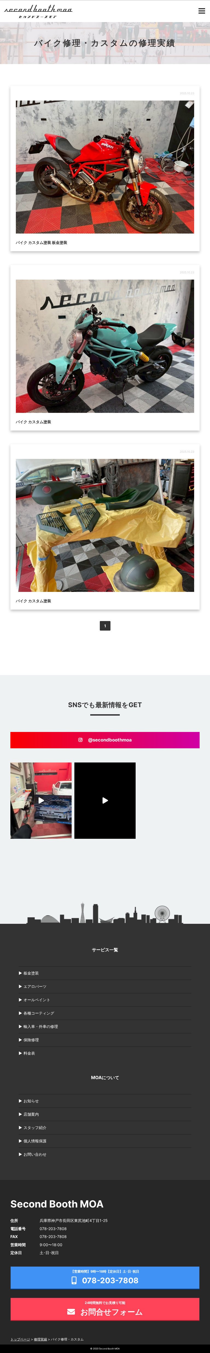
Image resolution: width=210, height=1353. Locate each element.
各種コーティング (39, 1013)
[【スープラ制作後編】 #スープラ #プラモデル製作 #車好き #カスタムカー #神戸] (41, 800)
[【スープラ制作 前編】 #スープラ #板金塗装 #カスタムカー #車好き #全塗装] (105, 800)
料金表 (29, 1053)
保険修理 (31, 1039)
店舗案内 (31, 1114)
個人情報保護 (35, 1141)
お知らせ (31, 1100)
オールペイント (37, 999)
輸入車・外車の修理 (41, 1026)
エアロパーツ (35, 986)
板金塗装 (31, 973)
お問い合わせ (35, 1154)
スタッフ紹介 (35, 1127)
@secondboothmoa (110, 740)
